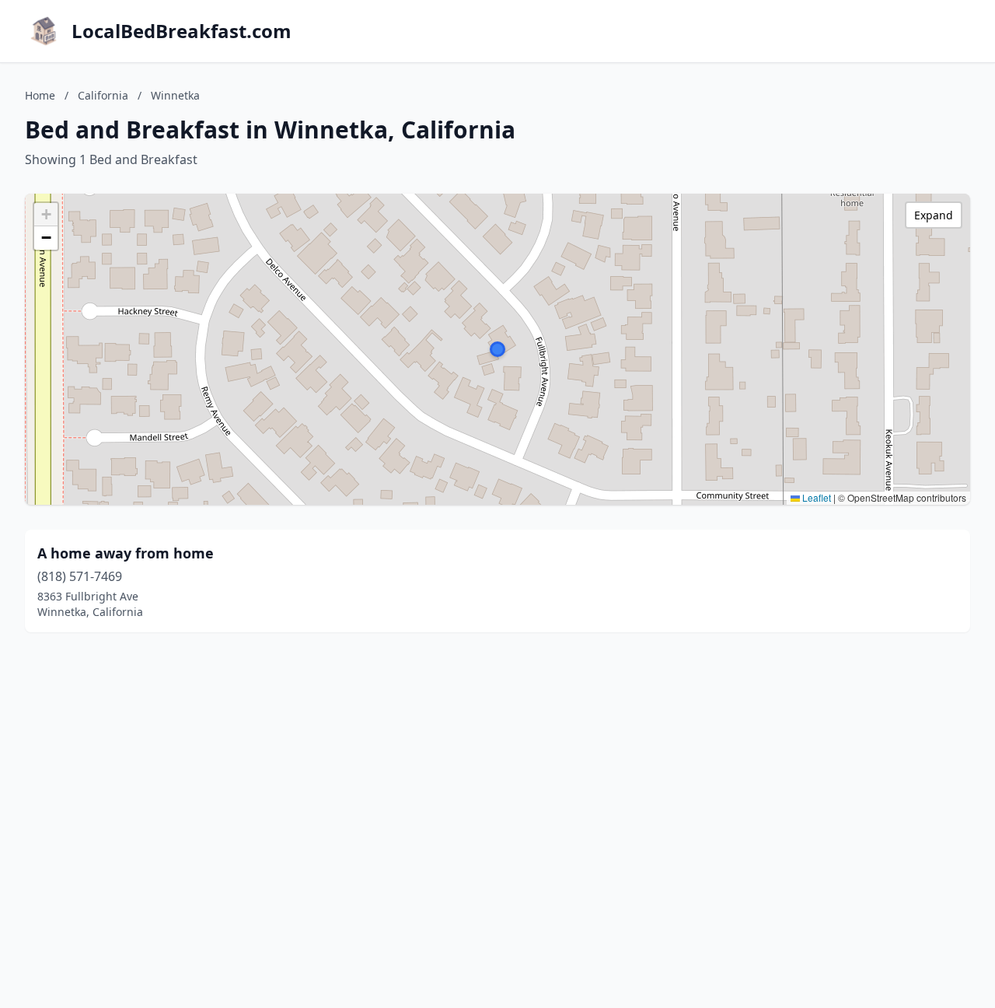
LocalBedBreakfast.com (182, 31)
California (103, 95)
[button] (497, 349)
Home (40, 95)
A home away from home (125, 553)
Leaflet (815, 497)
